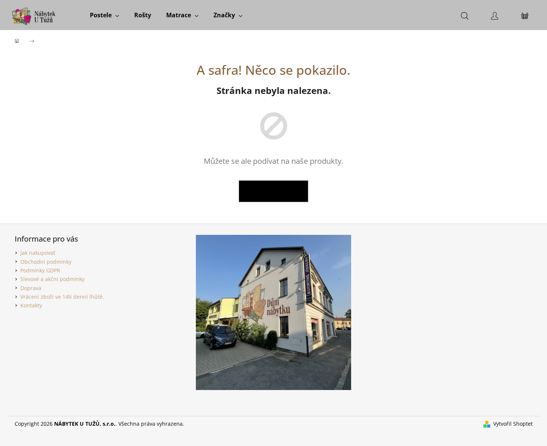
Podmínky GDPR (40, 270)
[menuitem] (104, 15)
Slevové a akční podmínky (52, 279)
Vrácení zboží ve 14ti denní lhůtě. (62, 296)
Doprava (30, 288)
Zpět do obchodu (273, 191)
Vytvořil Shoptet (513, 423)
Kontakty (31, 305)
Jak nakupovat (37, 252)
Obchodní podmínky (45, 261)
